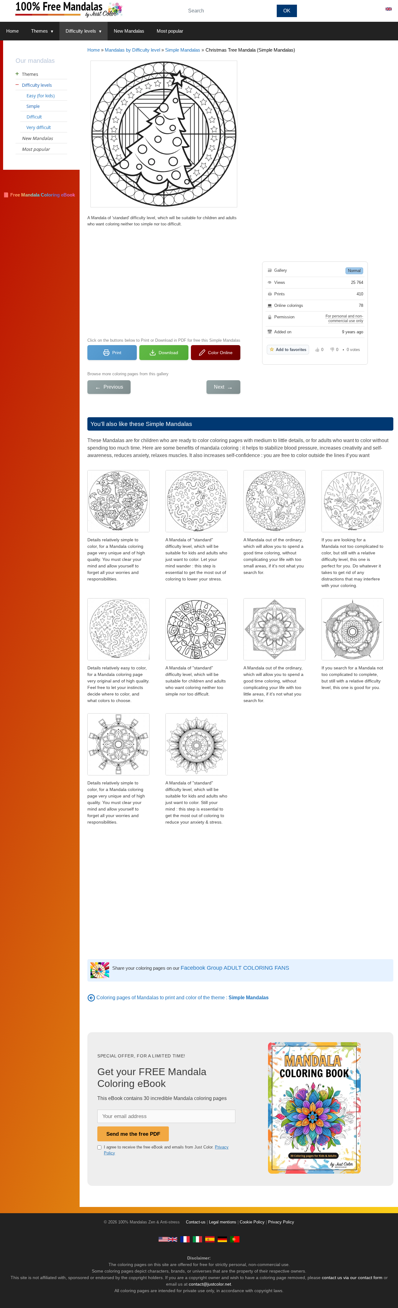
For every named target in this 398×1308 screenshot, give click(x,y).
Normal (354, 270)
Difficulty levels (81, 31)
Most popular (170, 31)
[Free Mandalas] (168, 1239)
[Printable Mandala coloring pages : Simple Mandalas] (91, 997)
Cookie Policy (252, 1222)
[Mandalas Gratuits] (185, 1239)
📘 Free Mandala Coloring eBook (39, 194)
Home (12, 31)
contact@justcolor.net (210, 1284)
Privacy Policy (281, 1222)
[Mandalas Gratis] (210, 1239)
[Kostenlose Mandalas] (222, 1239)
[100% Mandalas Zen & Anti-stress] (90, 9)
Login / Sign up (360, 9)
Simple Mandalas (182, 50)
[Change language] (389, 9)
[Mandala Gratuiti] (197, 1239)
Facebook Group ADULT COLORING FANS (235, 968)
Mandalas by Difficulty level (132, 50)
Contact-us (196, 1222)
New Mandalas (129, 31)
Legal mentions (222, 1222)
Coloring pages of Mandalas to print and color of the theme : (182, 997)
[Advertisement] (163, 281)
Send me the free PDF (133, 1134)
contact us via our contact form (352, 1277)
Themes (39, 31)
